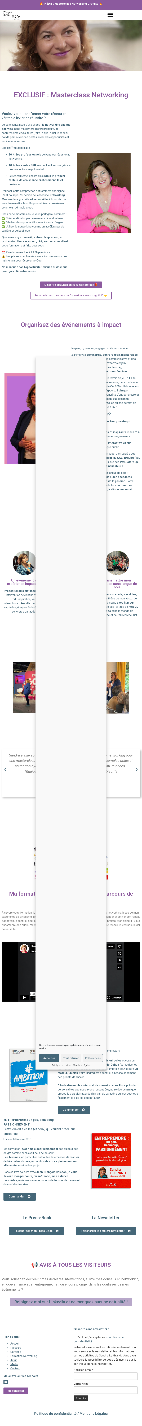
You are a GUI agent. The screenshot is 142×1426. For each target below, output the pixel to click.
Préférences (93, 1058)
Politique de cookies (61, 1065)
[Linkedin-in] (5, 1382)
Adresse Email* (84, 1369)
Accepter (49, 1058)
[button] (110, 14)
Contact (15, 1368)
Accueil (14, 1343)
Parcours (15, 1347)
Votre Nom (81, 1383)
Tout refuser (71, 1058)
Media (14, 1364)
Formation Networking (23, 1356)
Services (15, 1352)
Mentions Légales (81, 1065)
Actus (13, 1360)
